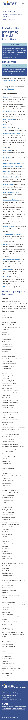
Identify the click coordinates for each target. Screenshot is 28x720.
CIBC (4, 125)
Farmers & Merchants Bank (11, 163)
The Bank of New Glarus (10, 112)
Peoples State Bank (9, 244)
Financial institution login (18, 708)
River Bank (6, 277)
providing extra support (9, 80)
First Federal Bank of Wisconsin (12, 166)
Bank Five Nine (8, 97)
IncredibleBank (8, 185)
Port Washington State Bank (11, 259)
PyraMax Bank (7, 269)
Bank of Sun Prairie (9, 119)
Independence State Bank (11, 192)
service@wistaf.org (13, 693)
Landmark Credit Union (10, 200)
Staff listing (4, 693)
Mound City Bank (8, 226)
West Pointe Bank (8, 287)
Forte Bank (6, 171)
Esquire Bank (7, 158)
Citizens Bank (7, 128)
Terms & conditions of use (19, 706)
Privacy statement (6, 708)
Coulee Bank (7, 150)
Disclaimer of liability (7, 706)
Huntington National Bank (11, 177)
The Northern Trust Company (12, 234)
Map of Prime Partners (9, 19)
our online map (9, 89)
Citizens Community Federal (11, 133)
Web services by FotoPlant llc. (9, 711)
